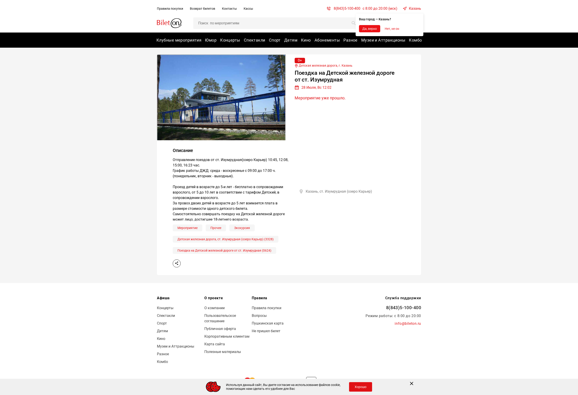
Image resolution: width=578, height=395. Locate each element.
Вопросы (259, 315)
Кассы (248, 8)
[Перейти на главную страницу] (169, 23)
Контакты (229, 8)
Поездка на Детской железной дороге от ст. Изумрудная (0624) (224, 250)
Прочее (215, 228)
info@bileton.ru (408, 323)
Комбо (415, 40)
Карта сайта (214, 344)
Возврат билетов (202, 8)
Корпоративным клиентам (226, 336)
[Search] (353, 23)
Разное (350, 40)
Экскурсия (242, 228)
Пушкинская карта (268, 323)
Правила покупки (170, 8)
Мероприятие (187, 228)
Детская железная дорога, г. (325, 65)
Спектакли (254, 40)
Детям (290, 40)
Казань (415, 8)
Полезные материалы (222, 352)
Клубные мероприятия (178, 40)
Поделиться (177, 263)
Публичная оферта (220, 329)
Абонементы (327, 40)
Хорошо (360, 387)
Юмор (211, 40)
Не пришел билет (266, 331)
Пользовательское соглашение (220, 318)
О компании (214, 308)
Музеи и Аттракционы (383, 40)
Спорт (275, 40)
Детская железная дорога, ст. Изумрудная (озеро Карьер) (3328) (225, 239)
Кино (306, 40)
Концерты (230, 40)
